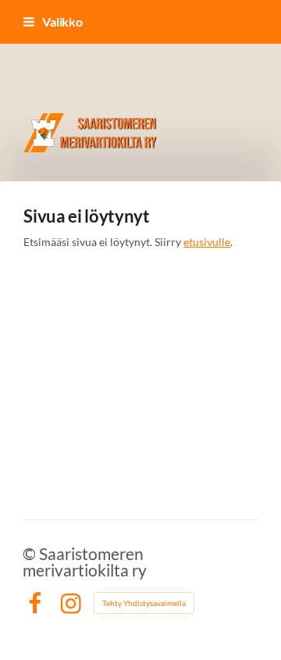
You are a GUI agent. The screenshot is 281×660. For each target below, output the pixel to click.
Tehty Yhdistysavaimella (144, 603)
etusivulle (206, 241)
